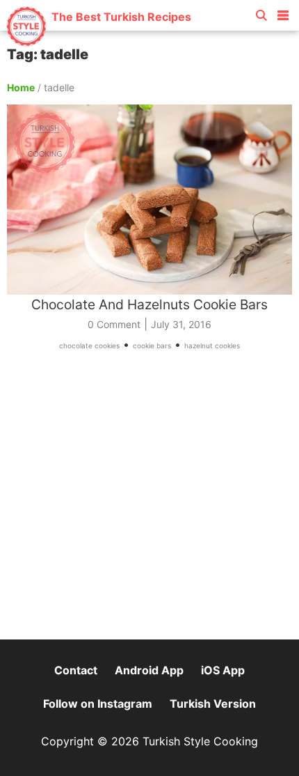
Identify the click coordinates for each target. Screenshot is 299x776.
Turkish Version (213, 704)
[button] (283, 12)
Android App (149, 670)
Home (21, 87)
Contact (75, 670)
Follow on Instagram (97, 704)
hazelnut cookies (212, 345)
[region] (149, 501)
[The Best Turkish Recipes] (98, 41)
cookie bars (152, 345)
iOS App (223, 670)
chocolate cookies (89, 345)
